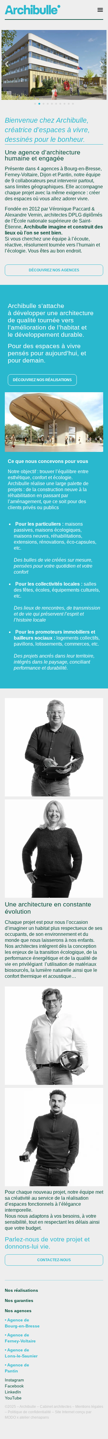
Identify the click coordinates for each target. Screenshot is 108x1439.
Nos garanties (19, 1300)
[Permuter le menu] (100, 10)
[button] (6, 63)
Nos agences (18, 1310)
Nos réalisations (21, 1290)
